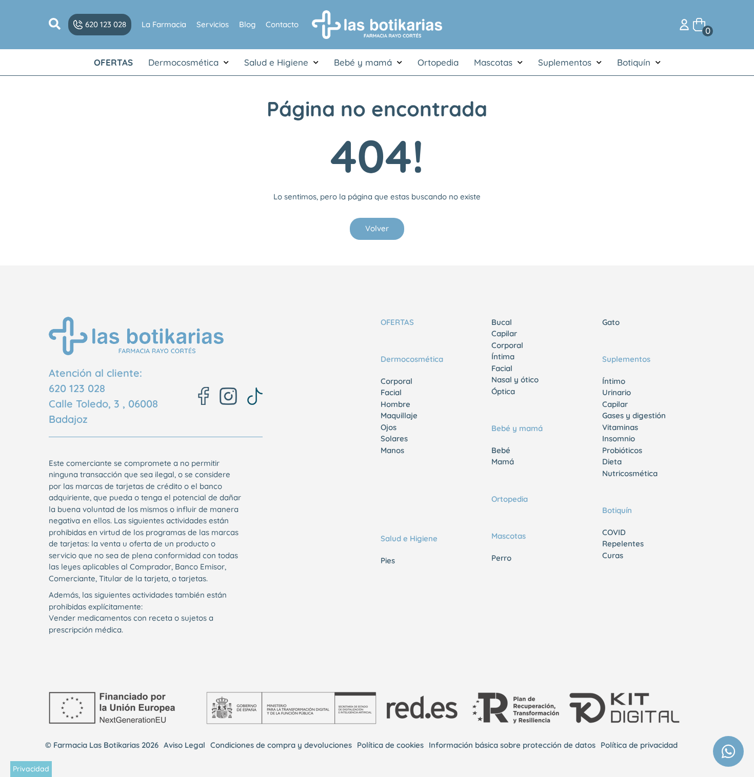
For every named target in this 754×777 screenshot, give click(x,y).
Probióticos (622, 450)
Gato (611, 322)
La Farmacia (164, 24)
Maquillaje (399, 415)
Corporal (396, 381)
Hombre (395, 404)
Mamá (502, 461)
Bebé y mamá (363, 62)
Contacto (282, 24)
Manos (392, 450)
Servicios (212, 24)
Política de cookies (390, 745)
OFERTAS (113, 62)
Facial (391, 392)
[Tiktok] (255, 396)
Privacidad (31, 768)
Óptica (503, 391)
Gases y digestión (634, 415)
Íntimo (613, 381)
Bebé (500, 450)
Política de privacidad (639, 745)
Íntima (502, 356)
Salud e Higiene (276, 62)
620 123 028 (77, 388)
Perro (501, 558)
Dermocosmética (183, 62)
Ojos (388, 427)
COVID (614, 532)
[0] (699, 24)
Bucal (501, 322)
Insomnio (618, 438)
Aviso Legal (184, 745)
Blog (247, 24)
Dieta (612, 461)
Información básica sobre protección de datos (512, 745)
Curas (612, 555)
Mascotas (493, 62)
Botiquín (633, 62)
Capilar (504, 333)
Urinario (616, 392)
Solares (394, 438)
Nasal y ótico (515, 379)
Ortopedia (438, 62)
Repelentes (623, 543)
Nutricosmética (630, 473)
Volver (377, 228)
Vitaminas (620, 427)
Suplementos (564, 62)
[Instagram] (228, 396)
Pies (388, 560)
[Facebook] (203, 396)
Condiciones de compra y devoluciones (281, 745)
